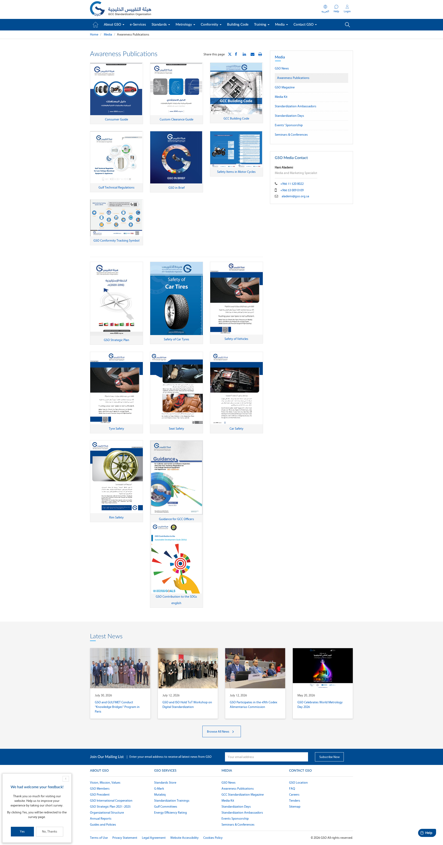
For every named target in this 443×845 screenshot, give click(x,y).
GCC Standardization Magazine (243, 795)
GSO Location (298, 783)
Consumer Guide (116, 119)
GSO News (282, 68)
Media (280, 24)
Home (94, 34)
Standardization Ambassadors (295, 106)
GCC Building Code (236, 118)
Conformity (210, 24)
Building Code (237, 24)
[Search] (347, 24)
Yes (22, 831)
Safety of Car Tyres (176, 339)
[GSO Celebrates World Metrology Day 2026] (323, 668)
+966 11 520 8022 (292, 184)
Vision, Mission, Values (105, 783)
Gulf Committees (165, 807)
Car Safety (236, 429)
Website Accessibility (184, 838)
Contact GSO (303, 24)
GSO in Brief (176, 188)
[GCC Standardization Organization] (120, 9)
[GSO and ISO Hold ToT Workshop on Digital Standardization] (188, 668)
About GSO (113, 24)
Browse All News (218, 732)
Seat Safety (176, 429)
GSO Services (165, 770)
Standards (160, 24)
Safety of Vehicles (236, 339)
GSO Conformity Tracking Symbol (116, 241)
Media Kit (281, 97)
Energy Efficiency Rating (170, 813)
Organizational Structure (107, 813)
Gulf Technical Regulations (117, 187)
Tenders (294, 801)
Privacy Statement (124, 838)
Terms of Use (99, 838)
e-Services (138, 24)
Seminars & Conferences (291, 135)
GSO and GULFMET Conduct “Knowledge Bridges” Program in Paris (117, 706)
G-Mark (159, 789)
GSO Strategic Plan (116, 340)
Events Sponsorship (235, 819)
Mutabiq (160, 795)
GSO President (100, 795)
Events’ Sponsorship (289, 125)
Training (260, 24)
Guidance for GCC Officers (176, 519)
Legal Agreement (154, 838)
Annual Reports (100, 819)
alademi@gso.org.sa (295, 196)
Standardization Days (289, 116)
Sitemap (294, 807)
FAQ (292, 789)
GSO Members (100, 789)
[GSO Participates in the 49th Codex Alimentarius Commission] (255, 668)
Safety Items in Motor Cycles (236, 172)
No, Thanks (49, 831)
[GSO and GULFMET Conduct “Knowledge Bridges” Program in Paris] (120, 668)
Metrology (184, 24)
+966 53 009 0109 (292, 190)
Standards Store (165, 783)
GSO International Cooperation (111, 801)
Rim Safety (116, 517)
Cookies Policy (213, 838)
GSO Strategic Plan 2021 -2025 (110, 807)
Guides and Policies (103, 825)
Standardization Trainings (171, 801)
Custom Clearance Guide (176, 119)
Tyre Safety (116, 429)
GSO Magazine (285, 87)
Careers (294, 795)
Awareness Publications (293, 78)
